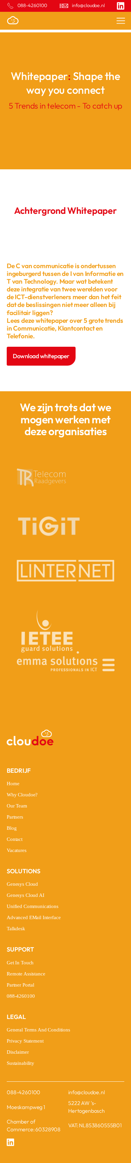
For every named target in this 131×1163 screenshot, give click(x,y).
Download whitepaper (41, 356)
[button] (116, 21)
